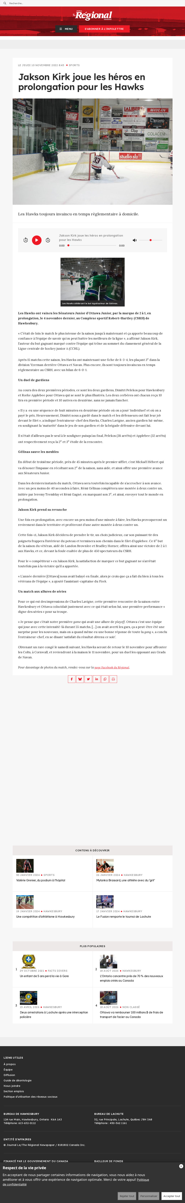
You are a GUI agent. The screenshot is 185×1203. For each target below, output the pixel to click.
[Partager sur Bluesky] (80, 679)
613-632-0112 (27, 1123)
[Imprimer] (113, 679)
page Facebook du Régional (111, 667)
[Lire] (37, 240)
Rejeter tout (127, 1196)
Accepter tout (172, 1196)
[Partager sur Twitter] (88, 679)
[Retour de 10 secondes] (26, 240)
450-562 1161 (118, 1123)
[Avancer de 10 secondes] (48, 240)
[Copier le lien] (105, 679)
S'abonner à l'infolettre (104, 29)
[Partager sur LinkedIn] (96, 679)
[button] (66, 29)
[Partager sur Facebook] (71, 679)
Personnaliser (148, 1196)
